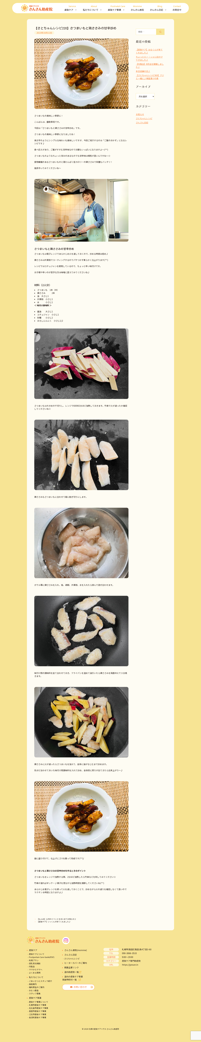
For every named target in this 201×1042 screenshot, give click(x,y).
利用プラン (34, 960)
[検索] (160, 32)
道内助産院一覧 (71, 972)
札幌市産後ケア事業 (37, 1005)
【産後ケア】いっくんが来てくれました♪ (54, 921)
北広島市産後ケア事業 (38, 1008)
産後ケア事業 (35, 997)
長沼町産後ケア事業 (37, 1017)
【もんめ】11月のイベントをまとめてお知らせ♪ (56, 919)
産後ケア (33, 950)
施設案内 (33, 984)
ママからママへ (35, 969)
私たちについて (36, 977)
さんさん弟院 (137, 8)
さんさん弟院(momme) (75, 950)
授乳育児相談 (34, 963)
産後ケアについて (36, 954)
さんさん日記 (142, 122)
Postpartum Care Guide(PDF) (41, 957)
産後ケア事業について (38, 1001)
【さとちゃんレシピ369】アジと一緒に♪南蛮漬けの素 (150, 77)
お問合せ (177, 8)
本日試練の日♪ (143, 71)
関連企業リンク (71, 967)
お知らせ (140, 114)
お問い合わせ (79, 987)
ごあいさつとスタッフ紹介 (40, 981)
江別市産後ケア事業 (37, 1014)
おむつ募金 (34, 990)
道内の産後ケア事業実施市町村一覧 (72, 978)
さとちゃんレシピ (144, 118)
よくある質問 (34, 972)
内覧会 (32, 966)
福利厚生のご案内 (36, 987)
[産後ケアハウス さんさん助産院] (37, 8)
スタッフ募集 (34, 993)
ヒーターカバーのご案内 (75, 962)
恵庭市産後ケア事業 (37, 1011)
